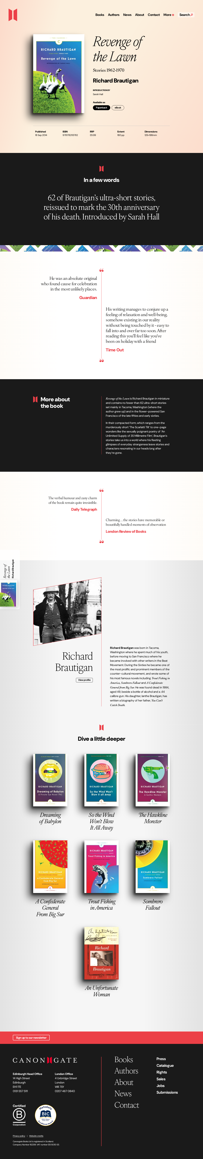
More (168, 15)
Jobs (161, 1085)
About (139, 15)
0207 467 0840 (65, 1091)
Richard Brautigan (115, 80)
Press (161, 1058)
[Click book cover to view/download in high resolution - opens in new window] (58, 73)
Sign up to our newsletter (31, 1038)
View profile (84, 680)
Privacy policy (19, 1136)
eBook (118, 107)
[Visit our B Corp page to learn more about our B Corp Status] (19, 1115)
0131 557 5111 (20, 1091)
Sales (161, 1078)
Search (185, 15)
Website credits (36, 1136)
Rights (162, 1072)
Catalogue (165, 1065)
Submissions (167, 1092)
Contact (154, 15)
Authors (113, 15)
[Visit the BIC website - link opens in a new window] (45, 1115)
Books (99, 15)
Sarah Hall (98, 94)
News (127, 15)
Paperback (101, 107)
